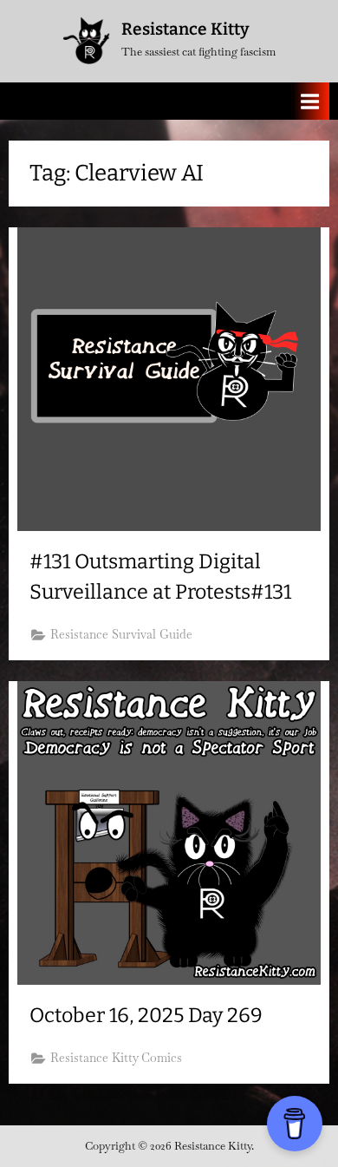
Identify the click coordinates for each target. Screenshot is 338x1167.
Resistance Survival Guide (121, 634)
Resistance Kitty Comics (116, 1057)
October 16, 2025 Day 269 (146, 1015)
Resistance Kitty (185, 29)
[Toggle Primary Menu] (310, 101)
